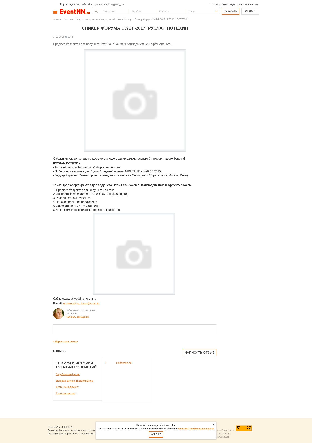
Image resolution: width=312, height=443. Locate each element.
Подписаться (124, 362)
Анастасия (71, 313)
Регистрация (228, 4)
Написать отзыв (200, 352)
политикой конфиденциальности (196, 428)
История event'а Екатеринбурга (74, 380)
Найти (96, 11)
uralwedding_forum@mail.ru (81, 303)
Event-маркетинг (65, 393)
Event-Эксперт (125, 19)
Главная (57, 19)
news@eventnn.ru (225, 430)
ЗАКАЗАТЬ (231, 11)
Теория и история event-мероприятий (96, 19)
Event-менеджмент (67, 386)
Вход (211, 4)
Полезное (69, 19)
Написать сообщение (77, 316)
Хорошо (156, 434)
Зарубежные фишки (68, 374)
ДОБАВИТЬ (250, 11)
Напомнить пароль (248, 4)
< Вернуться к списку (65, 341)
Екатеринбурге (116, 4)
